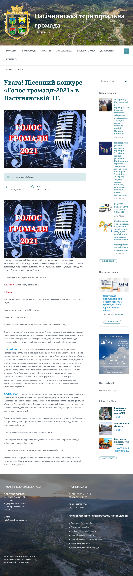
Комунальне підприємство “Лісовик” (121, 442)
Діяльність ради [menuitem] (86, 51)
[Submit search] (126, 81)
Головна (8, 70)
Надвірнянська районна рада (85, 547)
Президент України (80, 527)
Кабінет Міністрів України (83, 531)
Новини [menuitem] (46, 51)
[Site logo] (17, 39)
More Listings (108, 458)
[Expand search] (126, 51)
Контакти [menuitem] (11, 59)
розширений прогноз (114, 369)
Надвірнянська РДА (80, 543)
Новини (119, 315)
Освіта (119, 417)
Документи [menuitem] (107, 51)
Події (20, 70)
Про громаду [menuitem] (28, 51)
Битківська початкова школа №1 (120, 410)
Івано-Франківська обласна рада (86, 539)
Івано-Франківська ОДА (82, 535)
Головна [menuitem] (11, 51)
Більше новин (108, 261)
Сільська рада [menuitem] (64, 51)
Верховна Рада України (82, 523)
